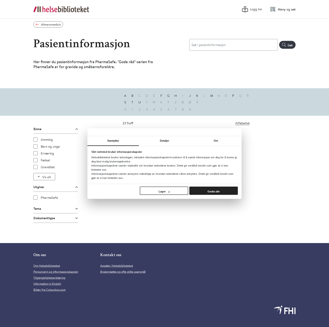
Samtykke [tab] (113, 140)
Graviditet (48, 167)
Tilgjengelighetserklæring (49, 278)
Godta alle (214, 191)
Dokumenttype (44, 218)
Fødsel (45, 160)
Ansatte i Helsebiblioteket (116, 266)
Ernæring (47, 153)
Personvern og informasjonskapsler (55, 272)
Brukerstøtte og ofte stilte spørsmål (122, 272)
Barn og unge (50, 146)
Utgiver (38, 187)
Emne (37, 129)
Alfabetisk (242, 123)
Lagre (162, 191)
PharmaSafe (49, 197)
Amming (47, 139)
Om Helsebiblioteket (46, 266)
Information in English (47, 284)
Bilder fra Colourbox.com (49, 290)
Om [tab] (216, 140)
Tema (37, 208)
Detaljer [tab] (164, 140)
